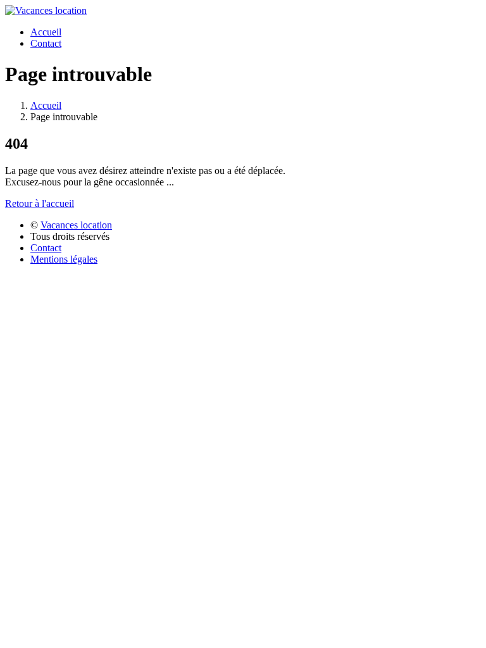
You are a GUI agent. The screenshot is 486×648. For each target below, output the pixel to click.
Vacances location (76, 225)
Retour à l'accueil (39, 203)
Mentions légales (63, 259)
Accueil (45, 32)
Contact (45, 43)
